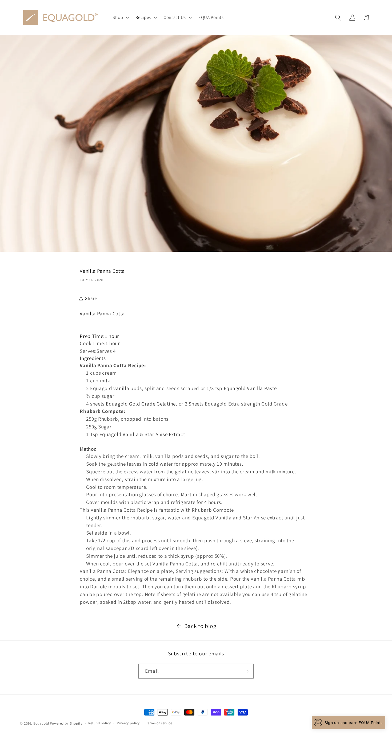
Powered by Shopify (66, 723)
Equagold (41, 723)
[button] (120, 17)
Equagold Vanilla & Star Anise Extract (142, 434)
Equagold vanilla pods (116, 388)
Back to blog (200, 626)
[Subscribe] (246, 671)
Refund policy (99, 723)
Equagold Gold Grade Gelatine (141, 403)
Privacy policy (128, 723)
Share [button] (91, 298)
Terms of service (159, 723)
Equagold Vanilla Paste (250, 388)
